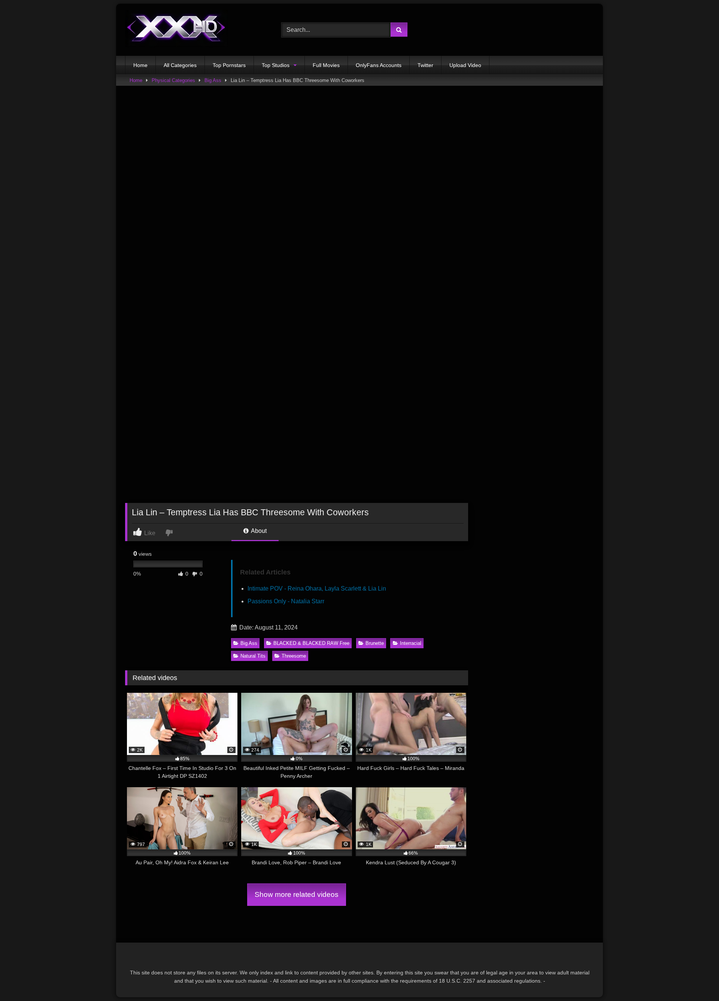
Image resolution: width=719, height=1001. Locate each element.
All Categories (180, 65)
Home (140, 65)
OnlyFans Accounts (378, 65)
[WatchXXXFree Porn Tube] (176, 30)
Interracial (410, 643)
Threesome (294, 656)
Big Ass (212, 80)
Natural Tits (253, 656)
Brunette (374, 643)
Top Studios (275, 65)
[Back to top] (696, 978)
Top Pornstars (229, 65)
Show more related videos (297, 894)
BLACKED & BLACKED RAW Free (311, 643)
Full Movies (326, 65)
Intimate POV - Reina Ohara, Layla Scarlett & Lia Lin (317, 588)
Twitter (425, 65)
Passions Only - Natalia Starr (286, 601)
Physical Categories (173, 80)
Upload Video (465, 65)
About (258, 531)
